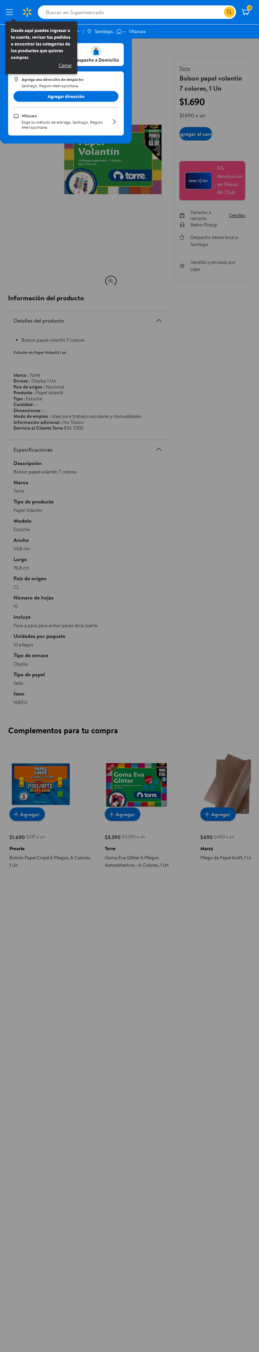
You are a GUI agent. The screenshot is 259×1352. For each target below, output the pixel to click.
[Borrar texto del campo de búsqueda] (218, 12)
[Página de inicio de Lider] (27, 12)
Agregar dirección (66, 96)
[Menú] (10, 12)
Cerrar (65, 65)
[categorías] (229, 12)
